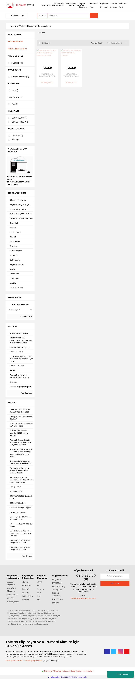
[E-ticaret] (67, 677)
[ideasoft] (53, 677)
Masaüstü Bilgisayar (11, 589)
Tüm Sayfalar (26, 393)
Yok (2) (14, 90)
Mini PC (10, 598)
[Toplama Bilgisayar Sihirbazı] (20, 166)
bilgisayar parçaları (33, 660)
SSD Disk (26, 592)
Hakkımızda (59, 3)
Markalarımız (71, 3)
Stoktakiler (46, 43)
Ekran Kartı (27, 585)
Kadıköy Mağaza (113, 5)
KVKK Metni (57, 583)
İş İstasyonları (13, 601)
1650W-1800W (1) (19, 118)
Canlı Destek (122, 674)
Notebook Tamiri (123, 5)
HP (38, 585)
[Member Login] (109, 15)
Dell (38, 596)
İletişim (55, 602)
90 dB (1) (15, 139)
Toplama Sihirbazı (104, 5)
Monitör (25, 599)
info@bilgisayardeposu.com (83, 598)
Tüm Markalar (26, 316)
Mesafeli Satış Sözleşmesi (58, 588)
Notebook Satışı (94, 5)
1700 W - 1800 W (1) (20, 122)
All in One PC (12, 594)
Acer (39, 592)
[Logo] (20, 5)
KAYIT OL (115, 583)
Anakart (25, 589)
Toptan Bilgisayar (83, 5)
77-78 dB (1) (17, 135)
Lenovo (40, 589)
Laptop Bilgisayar (11, 583)
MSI (38, 599)
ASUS (39, 582)
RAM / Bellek (27, 596)
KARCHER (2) (17, 63)
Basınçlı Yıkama (44, 26)
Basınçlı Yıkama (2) (20, 76)
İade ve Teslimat (56, 594)
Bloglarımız (57, 579)
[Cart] (125, 15)
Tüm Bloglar (26, 556)
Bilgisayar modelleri (14, 660)
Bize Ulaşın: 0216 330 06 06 (53, 5)
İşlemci (25, 582)
